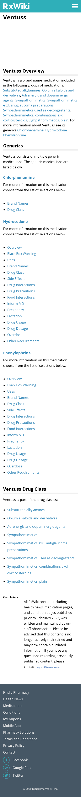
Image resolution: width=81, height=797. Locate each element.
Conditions (11, 712)
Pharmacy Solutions (18, 732)
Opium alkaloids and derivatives (32, 518)
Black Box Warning (21, 253)
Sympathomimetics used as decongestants (36, 110)
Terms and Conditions (20, 739)
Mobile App (12, 725)
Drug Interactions (21, 285)
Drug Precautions (21, 291)
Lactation (14, 316)
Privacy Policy (13, 745)
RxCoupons (12, 719)
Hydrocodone (56, 130)
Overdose (14, 334)
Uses (11, 260)
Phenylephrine (14, 135)
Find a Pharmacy (16, 692)
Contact (9, 752)
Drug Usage (16, 322)
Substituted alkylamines (21, 90)
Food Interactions (21, 297)
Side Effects (16, 278)
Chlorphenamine (30, 130)
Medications (12, 705)
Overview (14, 247)
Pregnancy (15, 310)
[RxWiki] (16, 6)
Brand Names (18, 203)
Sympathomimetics (30, 100)
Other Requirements (23, 341)
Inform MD (15, 303)
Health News (13, 699)
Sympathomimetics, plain (48, 120)
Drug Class (15, 209)
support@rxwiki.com (48, 666)
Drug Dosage (17, 328)
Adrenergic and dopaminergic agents (36, 526)
